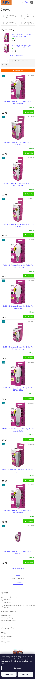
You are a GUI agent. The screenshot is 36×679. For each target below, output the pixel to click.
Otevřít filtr (18, 70)
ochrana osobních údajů (8, 620)
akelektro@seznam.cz (10, 597)
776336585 (7, 603)
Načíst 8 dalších (18, 568)
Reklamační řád (5, 615)
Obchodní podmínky (7, 618)
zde (2, 663)
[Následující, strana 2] (18, 574)
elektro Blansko (5, 641)
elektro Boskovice (6, 636)
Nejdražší (13, 61)
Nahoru (19, 583)
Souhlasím (25, 674)
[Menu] (32, 2)
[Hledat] (22, 2)
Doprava (3, 623)
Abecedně (5, 65)
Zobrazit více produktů (17, 55)
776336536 (7, 600)
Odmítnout (9, 674)
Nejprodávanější (23, 61)
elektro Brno (5, 632)
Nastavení (17, 668)
